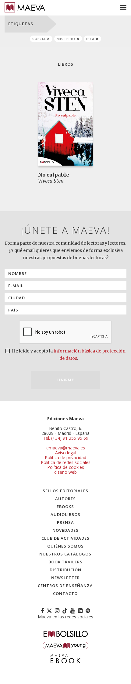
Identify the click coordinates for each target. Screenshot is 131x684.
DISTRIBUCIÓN (65, 569)
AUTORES (65, 498)
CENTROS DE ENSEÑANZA (65, 585)
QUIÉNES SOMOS (65, 546)
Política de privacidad (65, 457)
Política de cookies (65, 467)
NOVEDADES (65, 530)
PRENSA (65, 522)
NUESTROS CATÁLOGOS (65, 554)
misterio (66, 38)
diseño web (65, 472)
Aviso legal (65, 452)
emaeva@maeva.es (65, 448)
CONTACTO (65, 593)
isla (90, 38)
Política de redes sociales (65, 462)
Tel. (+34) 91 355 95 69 (65, 438)
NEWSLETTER (65, 577)
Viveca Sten (51, 181)
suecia (39, 38)
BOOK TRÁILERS (65, 562)
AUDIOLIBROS (65, 514)
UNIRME (65, 380)
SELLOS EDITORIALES (65, 490)
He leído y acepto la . (68, 354)
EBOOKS (65, 506)
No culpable (53, 175)
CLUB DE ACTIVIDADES (65, 538)
